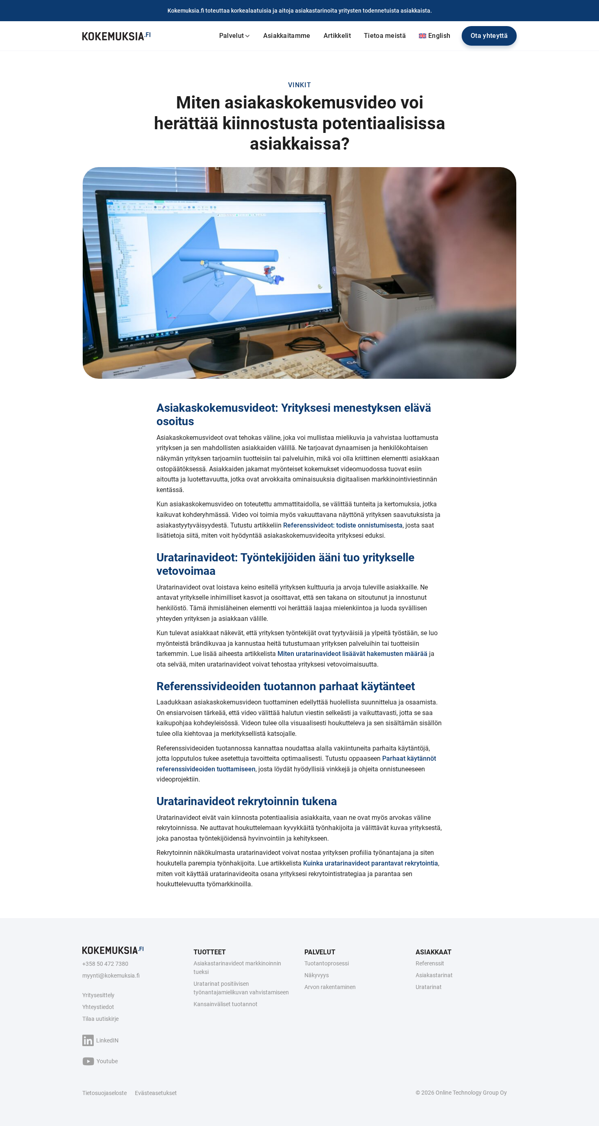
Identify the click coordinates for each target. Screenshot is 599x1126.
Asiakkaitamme (287, 36)
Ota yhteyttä (489, 36)
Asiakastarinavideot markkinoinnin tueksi (237, 967)
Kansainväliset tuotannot (226, 1004)
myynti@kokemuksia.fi (111, 975)
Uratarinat (429, 987)
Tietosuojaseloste (104, 1093)
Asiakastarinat (434, 975)
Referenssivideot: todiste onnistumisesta (343, 525)
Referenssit (430, 963)
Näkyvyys (316, 975)
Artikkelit (337, 36)
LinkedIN (107, 1040)
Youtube (107, 1061)
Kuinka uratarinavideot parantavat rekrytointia (370, 863)
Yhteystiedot (98, 1007)
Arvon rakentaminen (330, 987)
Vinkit (299, 85)
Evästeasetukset (156, 1093)
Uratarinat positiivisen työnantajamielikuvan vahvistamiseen (241, 988)
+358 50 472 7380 (105, 963)
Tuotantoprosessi (326, 963)
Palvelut (231, 36)
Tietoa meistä (385, 36)
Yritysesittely (98, 995)
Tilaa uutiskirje (100, 1019)
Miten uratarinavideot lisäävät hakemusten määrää (352, 654)
